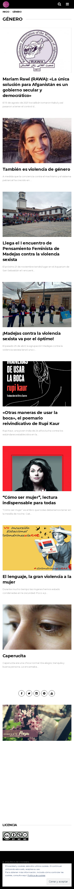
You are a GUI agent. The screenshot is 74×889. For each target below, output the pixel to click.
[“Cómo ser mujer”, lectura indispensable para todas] (37, 468)
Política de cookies (17, 862)
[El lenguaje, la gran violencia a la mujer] (37, 548)
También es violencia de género (36, 169)
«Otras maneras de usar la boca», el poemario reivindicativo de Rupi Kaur (31, 418)
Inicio (6, 11)
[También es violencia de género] (37, 140)
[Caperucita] (37, 627)
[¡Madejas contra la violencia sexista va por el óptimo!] (37, 304)
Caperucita (14, 655)
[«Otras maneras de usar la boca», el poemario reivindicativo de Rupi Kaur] (37, 384)
